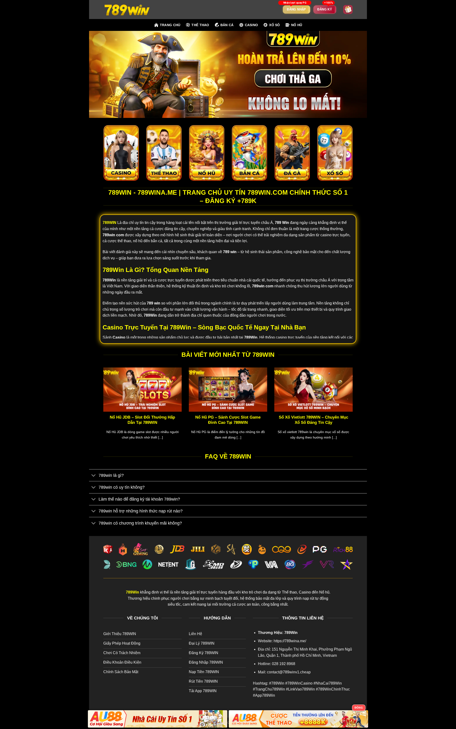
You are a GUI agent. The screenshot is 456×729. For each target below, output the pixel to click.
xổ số (274, 25)
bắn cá (227, 25)
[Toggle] (93, 476)
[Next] (353, 409)
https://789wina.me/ (290, 641)
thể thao (200, 25)
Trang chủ (170, 25)
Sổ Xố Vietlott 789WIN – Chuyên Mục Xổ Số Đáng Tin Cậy (313, 420)
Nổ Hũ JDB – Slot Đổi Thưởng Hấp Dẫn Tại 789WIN (142, 420)
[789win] (127, 9)
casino (251, 25)
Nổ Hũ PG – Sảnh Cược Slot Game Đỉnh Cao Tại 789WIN (228, 420)
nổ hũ (296, 25)
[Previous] (102, 409)
